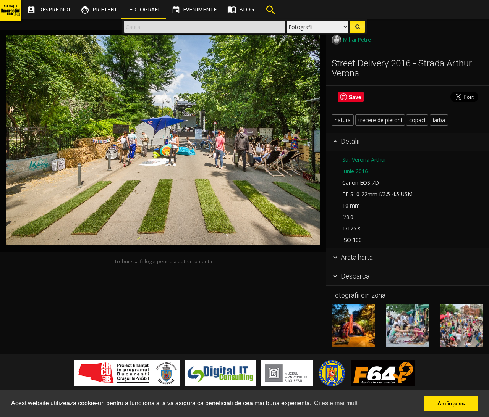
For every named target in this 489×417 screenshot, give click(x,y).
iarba (439, 120)
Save (355, 97)
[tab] (407, 142)
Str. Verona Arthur (364, 159)
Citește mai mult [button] (336, 403)
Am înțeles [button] (451, 403)
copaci (417, 120)
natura (343, 120)
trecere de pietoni (380, 120)
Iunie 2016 (355, 171)
